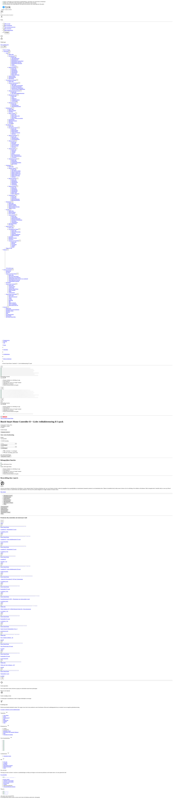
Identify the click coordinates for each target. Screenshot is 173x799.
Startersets (13, 133)
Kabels (12, 246)
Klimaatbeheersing (13, 94)
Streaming (11, 122)
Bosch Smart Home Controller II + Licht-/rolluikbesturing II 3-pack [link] (17, 363)
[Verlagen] (2, 443)
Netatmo (5, 721)
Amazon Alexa (12, 286)
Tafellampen (14, 183)
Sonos (4, 716)
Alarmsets (13, 151)
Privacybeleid (6, 783)
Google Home (12, 292)
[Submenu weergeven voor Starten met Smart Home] (17, 274)
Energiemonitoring (13, 223)
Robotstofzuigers (12, 204)
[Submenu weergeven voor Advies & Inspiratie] (13, 269)
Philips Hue (5, 720)
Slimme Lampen (12, 168)
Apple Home (11, 287)
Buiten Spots (14, 73)
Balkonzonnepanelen (15, 218)
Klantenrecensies (4, 509)
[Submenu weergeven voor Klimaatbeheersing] (18, 95)
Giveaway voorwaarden (8, 781)
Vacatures (5, 763)
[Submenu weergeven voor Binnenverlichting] (17, 178)
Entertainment (9, 108)
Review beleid (6, 779)
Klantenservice (6, 340)
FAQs (2, 513)
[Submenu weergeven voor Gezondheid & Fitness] (19, 229)
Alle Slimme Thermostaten (17, 85)
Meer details (3, 491)
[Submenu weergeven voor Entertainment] (13, 108)
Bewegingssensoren (15, 154)
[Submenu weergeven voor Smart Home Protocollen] (17, 294)
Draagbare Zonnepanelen (16, 219)
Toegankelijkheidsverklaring (9, 786)
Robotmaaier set (14, 59)
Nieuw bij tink (9, 248)
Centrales (13, 152)
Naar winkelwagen (5, 44)
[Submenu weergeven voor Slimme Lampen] (17, 168)
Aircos (12, 97)
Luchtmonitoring (15, 105)
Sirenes (12, 153)
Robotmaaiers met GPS (16, 62)
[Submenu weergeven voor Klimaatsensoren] (17, 102)
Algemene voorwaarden (8, 780)
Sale (4, 342)
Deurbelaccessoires (15, 139)
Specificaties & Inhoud (5, 512)
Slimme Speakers (12, 110)
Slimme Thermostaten (13, 83)
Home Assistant (12, 290)
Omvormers (13, 221)
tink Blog (8, 272)
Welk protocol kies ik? (13, 305)
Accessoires (11, 123)
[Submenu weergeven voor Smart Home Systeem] (16, 284)
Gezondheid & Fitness (13, 229)
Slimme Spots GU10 (15, 174)
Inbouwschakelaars (15, 199)
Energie (7, 209)
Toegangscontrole (15, 144)
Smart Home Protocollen (11, 294)
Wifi (9, 301)
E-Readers (11, 236)
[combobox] (7, 15)
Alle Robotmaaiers (15, 58)
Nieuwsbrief (8, 315)
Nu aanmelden (4, 774)
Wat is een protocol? (13, 296)
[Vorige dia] (2, 388)
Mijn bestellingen (8, 25)
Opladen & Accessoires (14, 240)
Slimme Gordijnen (12, 205)
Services (5, 307)
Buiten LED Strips (15, 74)
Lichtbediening (12, 195)
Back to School (6, 49)
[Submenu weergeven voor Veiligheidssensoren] (18, 159)
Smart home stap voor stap (14, 280)
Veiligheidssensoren (13, 158)
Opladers (13, 245)
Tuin (7, 53)
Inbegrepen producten (5, 432)
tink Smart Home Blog (11, 316)
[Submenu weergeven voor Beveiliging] (12, 125)
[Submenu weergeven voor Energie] (10, 209)
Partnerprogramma (7, 766)
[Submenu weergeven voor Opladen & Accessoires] (20, 240)
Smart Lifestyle (9, 226)
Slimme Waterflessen (15, 234)
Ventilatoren (13, 98)
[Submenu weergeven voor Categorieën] (9, 51)
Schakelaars (13, 197)
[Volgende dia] (2, 399)
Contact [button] (5, 728)
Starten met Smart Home (11, 273)
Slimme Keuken (12, 208)
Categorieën (5, 51)
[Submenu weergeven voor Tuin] (9, 53)
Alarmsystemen (12, 148)
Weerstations (11, 78)
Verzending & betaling (8, 734)
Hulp (7, 313)
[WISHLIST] (86, 36)
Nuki (4, 722)
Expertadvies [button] (6, 729)
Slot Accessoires (14, 145)
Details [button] (2, 437)
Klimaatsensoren (12, 102)
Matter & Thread (12, 302)
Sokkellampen (14, 72)
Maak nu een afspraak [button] (5, 690)
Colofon (5, 784)
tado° (4, 719)
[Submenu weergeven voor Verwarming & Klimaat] (17, 80)
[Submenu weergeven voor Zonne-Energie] (16, 215)
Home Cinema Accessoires (17, 118)
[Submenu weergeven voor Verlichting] (12, 165)
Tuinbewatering (12, 76)
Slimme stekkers (12, 212)
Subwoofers (13, 117)
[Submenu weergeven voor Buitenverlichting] (17, 67)
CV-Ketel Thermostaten (16, 86)
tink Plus (5, 341)
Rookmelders (14, 161)
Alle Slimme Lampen (15, 170)
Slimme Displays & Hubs (14, 206)
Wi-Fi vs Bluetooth (13, 304)
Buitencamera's (14, 131)
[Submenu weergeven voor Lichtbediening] (16, 195)
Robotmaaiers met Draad (16, 63)
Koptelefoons (11, 119)
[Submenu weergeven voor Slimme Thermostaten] (19, 83)
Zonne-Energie (12, 214)
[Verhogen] (16, 443)
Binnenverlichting (12, 178)
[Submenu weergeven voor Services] (8, 307)
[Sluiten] (4, 46)
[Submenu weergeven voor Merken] (8, 249)
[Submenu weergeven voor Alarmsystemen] (16, 148)
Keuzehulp (8, 282)
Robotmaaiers (12, 56)
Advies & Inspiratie (7, 269)
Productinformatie (4, 506)
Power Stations (12, 213)
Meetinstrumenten (15, 235)
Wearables (13, 233)
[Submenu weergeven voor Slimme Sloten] (16, 141)
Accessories (13, 65)
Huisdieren (11, 239)
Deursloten (13, 143)
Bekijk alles (11, 54)
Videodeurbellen (14, 138)
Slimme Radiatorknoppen (14, 90)
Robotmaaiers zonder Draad (17, 61)
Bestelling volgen (9, 310)
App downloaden (4, 510)
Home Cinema (12, 113)
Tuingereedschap (12, 77)
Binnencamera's (14, 130)
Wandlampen (14, 70)
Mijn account (7, 23)
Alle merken (6, 715)
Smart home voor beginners (14, 277)
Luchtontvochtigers (15, 99)
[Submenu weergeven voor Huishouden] (12, 202)
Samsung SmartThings (13, 289)
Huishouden (8, 201)
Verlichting (8, 165)
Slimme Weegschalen (15, 231)
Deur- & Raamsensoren (16, 156)
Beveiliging (8, 124)
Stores (4, 767)
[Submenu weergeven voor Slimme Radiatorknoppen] (21, 91)
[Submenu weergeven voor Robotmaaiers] (16, 56)
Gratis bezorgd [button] (4, 429)
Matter (10, 291)
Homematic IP (6, 717)
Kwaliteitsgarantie (10, 314)
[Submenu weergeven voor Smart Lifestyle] (13, 226)
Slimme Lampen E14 (15, 173)
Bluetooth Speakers (13, 120)
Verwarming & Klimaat (11, 80)
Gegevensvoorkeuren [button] (7, 785)
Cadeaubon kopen (7, 756)
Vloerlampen (14, 184)
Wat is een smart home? (14, 276)
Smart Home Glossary (8, 765)
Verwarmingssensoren (16, 106)
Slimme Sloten (12, 140)
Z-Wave (10, 299)
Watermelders (14, 163)
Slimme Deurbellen (13, 135)
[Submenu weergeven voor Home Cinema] (16, 113)
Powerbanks (14, 244)
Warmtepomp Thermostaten (17, 88)
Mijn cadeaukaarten (9, 30)
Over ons (5, 761)
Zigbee (10, 298)
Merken (5, 249)
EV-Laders (11, 224)
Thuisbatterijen (14, 222)
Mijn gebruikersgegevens (10, 27)
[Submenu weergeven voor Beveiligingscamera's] (19, 127)
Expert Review (4, 508)
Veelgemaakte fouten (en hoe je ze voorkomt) (18, 278)
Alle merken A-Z (9, 268)
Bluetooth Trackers (13, 237)
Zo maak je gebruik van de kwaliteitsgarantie (10, 709)
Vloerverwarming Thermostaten (18, 89)
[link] (4, 345)
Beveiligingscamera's (13, 127)
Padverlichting (14, 71)
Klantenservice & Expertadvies (12, 309)
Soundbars (11, 111)
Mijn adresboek (8, 28)
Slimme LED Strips (15, 175)
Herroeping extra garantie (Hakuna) (10, 732)
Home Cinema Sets (15, 115)
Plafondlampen (14, 182)
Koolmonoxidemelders (16, 162)
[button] (86, 25)
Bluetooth (11, 300)
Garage (12, 64)
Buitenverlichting (12, 67)
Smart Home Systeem (10, 284)
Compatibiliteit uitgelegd (14, 281)
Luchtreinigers (14, 101)
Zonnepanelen (14, 217)
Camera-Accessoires (15, 132)
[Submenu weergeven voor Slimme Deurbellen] (18, 135)
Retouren (8, 312)
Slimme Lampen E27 (15, 172)
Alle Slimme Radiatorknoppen (17, 93)
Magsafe (13, 243)
